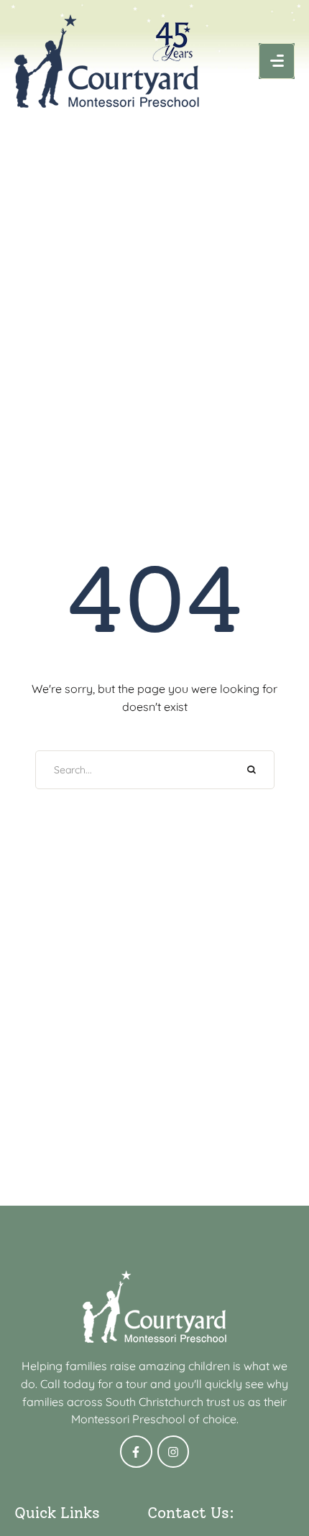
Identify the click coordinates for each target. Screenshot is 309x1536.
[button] (277, 61)
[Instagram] (173, 1451)
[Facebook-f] (136, 1451)
